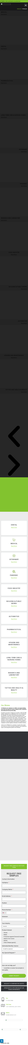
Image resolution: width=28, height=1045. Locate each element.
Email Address (6, 896)
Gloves (5, 932)
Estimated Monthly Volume (10, 946)
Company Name (7, 889)
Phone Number (6, 910)
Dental (5, 940)
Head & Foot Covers (9, 938)
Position (4, 903)
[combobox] (4, 912)
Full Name (5, 882)
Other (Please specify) (10, 942)
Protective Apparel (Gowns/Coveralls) (14, 936)
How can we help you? (9, 965)
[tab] (14, 866)
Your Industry (6, 923)
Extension (5, 916)
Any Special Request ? (8, 953)
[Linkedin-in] (1, 1041)
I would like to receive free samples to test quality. (13, 969)
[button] (25, 5)
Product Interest (7, 930)
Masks (5, 934)
